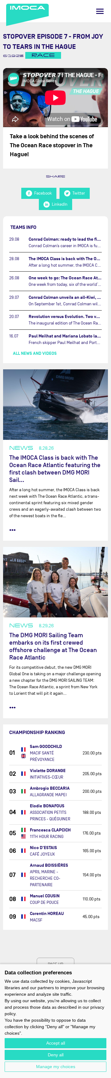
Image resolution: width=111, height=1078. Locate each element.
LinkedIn (60, 204)
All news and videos (35, 353)
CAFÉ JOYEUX (42, 854)
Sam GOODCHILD (46, 746)
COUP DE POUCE (44, 902)
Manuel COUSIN (45, 896)
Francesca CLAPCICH (50, 830)
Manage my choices (55, 1066)
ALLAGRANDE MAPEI (48, 794)
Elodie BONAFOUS (47, 806)
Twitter (78, 193)
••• (12, 529)
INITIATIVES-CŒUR (46, 777)
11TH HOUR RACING (47, 836)
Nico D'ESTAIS (43, 847)
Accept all (55, 1043)
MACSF (36, 920)
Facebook (43, 193)
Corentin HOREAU (47, 913)
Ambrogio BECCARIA (50, 788)
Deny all (56, 1054)
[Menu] (100, 11)
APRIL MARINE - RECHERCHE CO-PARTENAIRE (45, 878)
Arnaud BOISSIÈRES (49, 865)
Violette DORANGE (48, 770)
